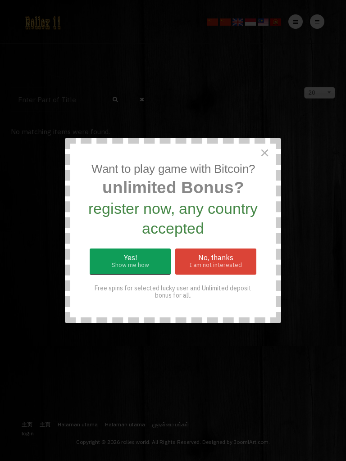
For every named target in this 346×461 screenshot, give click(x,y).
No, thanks (216, 261)
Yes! (130, 261)
